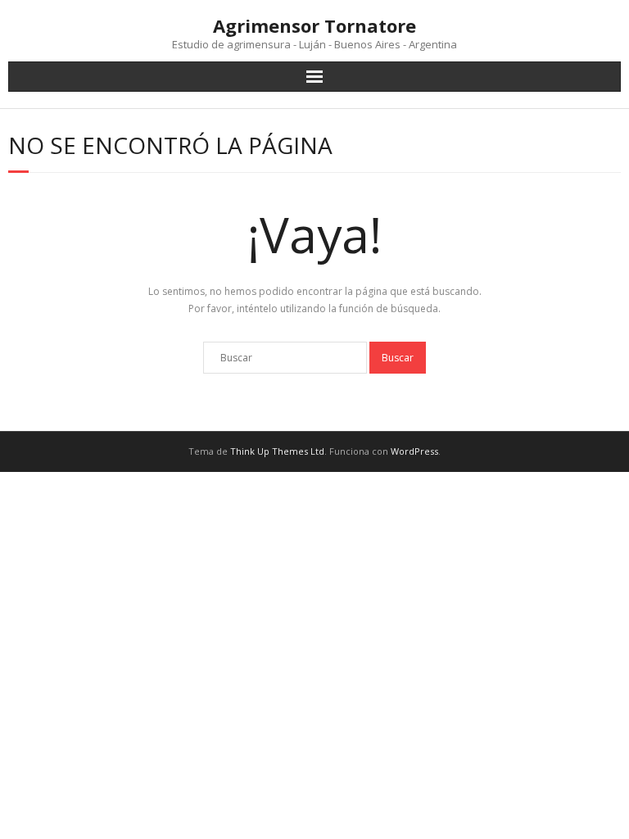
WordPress (414, 451)
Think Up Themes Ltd (277, 451)
